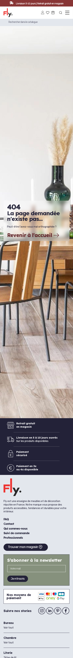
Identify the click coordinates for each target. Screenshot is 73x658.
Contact (9, 524)
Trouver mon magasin (23, 547)
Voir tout (9, 627)
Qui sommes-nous (15, 528)
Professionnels (13, 537)
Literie (8, 652)
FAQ (6, 519)
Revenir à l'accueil (29, 235)
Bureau (8, 623)
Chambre (10, 638)
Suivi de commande (16, 533)
